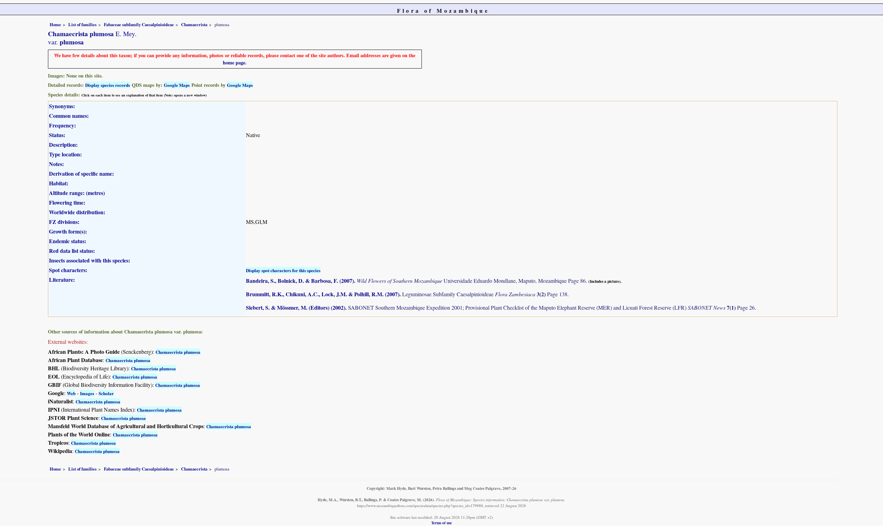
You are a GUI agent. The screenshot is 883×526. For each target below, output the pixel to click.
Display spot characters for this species (283, 270)
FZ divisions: (64, 222)
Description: (63, 144)
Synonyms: (62, 106)
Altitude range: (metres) (77, 193)
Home (55, 24)
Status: (57, 135)
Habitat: (58, 183)
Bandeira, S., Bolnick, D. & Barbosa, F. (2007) (300, 281)
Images (87, 393)
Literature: (62, 279)
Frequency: (62, 125)
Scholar (106, 393)
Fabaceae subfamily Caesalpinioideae (139, 24)
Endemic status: (67, 241)
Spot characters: (68, 270)
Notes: (56, 164)
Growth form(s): (68, 231)
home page (234, 62)
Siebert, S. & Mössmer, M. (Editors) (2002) (295, 307)
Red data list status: (72, 251)
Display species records (107, 85)
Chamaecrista (194, 24)
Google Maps (177, 85)
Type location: (65, 154)
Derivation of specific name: (81, 173)
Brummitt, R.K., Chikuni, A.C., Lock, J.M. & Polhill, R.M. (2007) (322, 294)
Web (71, 393)
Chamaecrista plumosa (178, 352)
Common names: (69, 116)
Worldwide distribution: (77, 212)
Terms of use (441, 523)
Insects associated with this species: (89, 260)
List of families (82, 24)
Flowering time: (67, 202)
